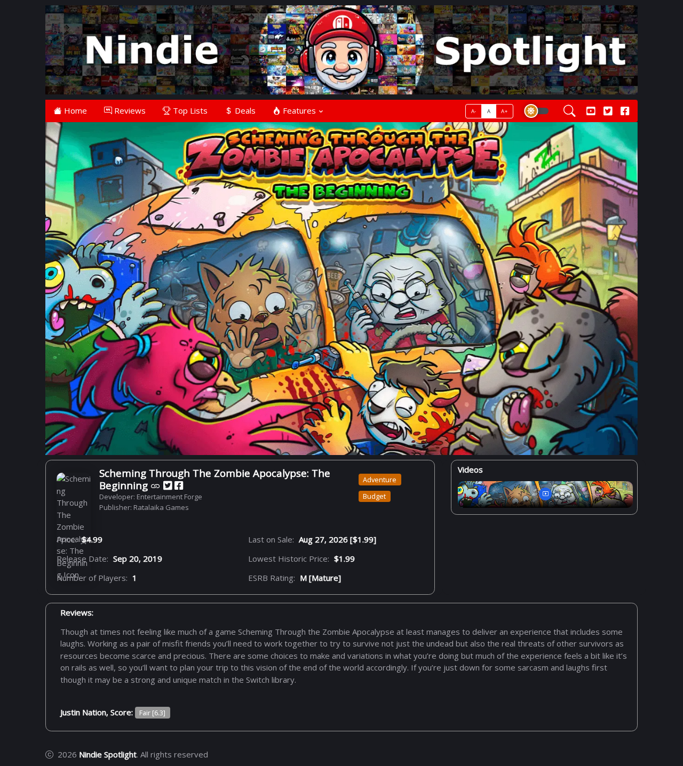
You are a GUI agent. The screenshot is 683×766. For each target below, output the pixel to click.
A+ (504, 111)
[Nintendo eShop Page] (155, 485)
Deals (244, 110)
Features (298, 110)
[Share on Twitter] (167, 485)
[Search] (569, 111)
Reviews (129, 110)
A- (473, 111)
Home (74, 110)
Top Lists (189, 110)
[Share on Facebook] (178, 485)
